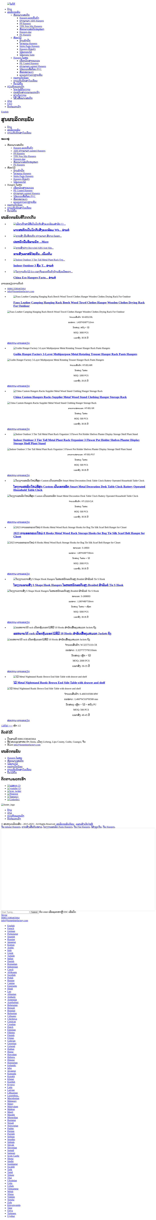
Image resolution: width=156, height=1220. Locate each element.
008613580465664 (10, 917)
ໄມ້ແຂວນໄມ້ (26, 52)
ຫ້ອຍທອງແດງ (27, 72)
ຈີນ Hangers (109, 827)
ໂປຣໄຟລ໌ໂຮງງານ (21, 89)
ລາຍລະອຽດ (23, 343)
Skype (4, 915)
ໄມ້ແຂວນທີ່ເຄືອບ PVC (31, 69)
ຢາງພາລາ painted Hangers (33, 66)
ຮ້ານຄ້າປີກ (25, 40)
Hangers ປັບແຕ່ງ (28, 49)
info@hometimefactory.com (27, 744)
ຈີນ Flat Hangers (82, 827)
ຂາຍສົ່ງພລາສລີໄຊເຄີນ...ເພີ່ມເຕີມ (32, 253)
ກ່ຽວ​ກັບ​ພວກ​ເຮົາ (15, 86)
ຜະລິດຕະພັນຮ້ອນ (65, 824)
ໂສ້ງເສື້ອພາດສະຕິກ (23, 98)
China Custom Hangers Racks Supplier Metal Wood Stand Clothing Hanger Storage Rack (70, 397)
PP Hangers (25, 23)
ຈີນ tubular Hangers (10, 827)
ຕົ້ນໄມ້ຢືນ (18, 83)
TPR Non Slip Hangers (31, 26)
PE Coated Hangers (29, 63)
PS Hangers (25, 34)
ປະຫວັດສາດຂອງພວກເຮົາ (26, 92)
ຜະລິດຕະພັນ (13, 12)
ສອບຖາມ (12, 343)
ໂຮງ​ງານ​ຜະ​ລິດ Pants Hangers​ (58, 827)
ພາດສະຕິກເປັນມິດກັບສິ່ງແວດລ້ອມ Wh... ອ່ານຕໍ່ (41, 230)
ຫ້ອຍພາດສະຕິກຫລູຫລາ (32, 29)
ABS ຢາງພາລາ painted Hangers (29, 150)
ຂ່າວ (9, 101)
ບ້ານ (9, 9)
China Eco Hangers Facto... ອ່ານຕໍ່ (34, 277)
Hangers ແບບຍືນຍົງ (29, 18)
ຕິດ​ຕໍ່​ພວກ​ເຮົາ (14, 106)
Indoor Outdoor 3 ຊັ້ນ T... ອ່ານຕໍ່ (33, 265)
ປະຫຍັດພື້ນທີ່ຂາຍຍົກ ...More (30, 241)
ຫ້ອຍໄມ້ (17, 37)
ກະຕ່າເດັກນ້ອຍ (21, 78)
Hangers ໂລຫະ (20, 57)
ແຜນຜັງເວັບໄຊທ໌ (84, 824)
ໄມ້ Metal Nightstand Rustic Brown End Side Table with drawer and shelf (59, 682)
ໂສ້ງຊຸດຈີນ (96, 827)
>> (11, 725)
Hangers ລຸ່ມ (25, 32)
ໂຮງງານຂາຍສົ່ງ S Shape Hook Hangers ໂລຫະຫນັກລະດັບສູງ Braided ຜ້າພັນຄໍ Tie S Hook (68, 585)
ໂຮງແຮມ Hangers (28, 43)
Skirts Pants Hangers (29, 46)
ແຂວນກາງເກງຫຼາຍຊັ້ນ (31, 75)
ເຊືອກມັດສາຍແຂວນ (30, 60)
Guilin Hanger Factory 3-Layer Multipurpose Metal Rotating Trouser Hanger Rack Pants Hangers (75, 354)
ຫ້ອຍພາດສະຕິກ (21, 15)
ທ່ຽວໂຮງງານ (19, 95)
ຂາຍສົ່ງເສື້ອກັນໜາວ (32, 827)
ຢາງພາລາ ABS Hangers (32, 20)
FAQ (9, 103)
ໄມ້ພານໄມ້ (12, 763)
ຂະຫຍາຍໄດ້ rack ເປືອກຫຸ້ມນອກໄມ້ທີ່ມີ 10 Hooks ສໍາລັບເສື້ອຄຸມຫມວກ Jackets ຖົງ (62, 633)
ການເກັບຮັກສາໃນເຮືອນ (25, 80)
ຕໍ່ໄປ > (7, 725)
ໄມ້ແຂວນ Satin (27, 55)
